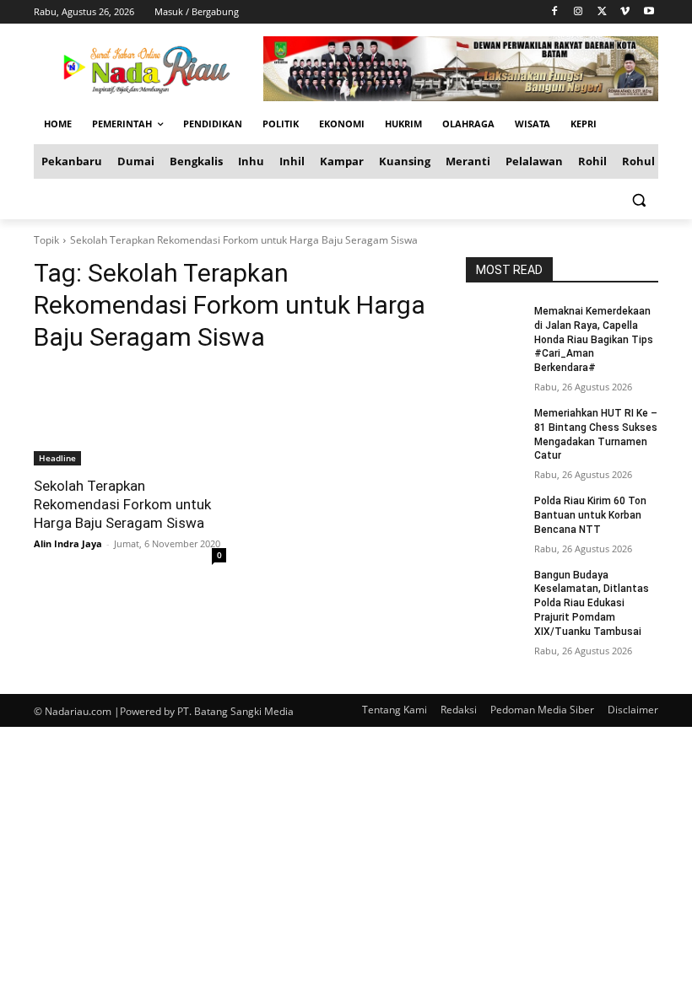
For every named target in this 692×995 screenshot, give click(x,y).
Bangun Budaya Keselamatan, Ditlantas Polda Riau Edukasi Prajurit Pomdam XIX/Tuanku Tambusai (591, 603)
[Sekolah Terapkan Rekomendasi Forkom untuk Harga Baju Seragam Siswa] (130, 417)
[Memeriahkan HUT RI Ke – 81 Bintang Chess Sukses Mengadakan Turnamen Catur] (494, 426)
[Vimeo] (625, 12)
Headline (57, 458)
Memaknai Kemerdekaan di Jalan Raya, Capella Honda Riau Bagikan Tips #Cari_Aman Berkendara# (593, 339)
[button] (638, 199)
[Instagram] (578, 12)
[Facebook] (555, 12)
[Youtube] (648, 12)
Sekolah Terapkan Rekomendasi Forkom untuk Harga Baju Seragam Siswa (122, 504)
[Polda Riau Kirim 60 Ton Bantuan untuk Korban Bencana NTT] (494, 514)
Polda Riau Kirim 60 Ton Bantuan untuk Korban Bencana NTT (590, 515)
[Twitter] (602, 12)
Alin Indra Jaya (68, 543)
